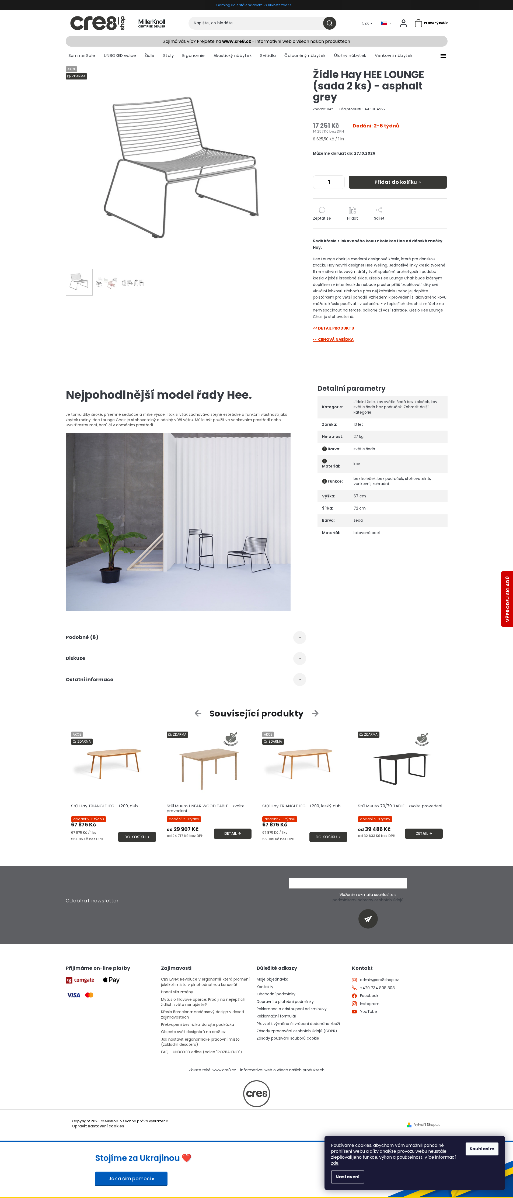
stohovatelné (417, 478)
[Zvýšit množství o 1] (339, 183)
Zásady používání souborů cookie (288, 1038)
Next (315, 713)
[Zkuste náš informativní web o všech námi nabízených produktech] (256, 1093)
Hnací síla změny (177, 992)
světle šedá (364, 449)
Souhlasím (482, 1149)
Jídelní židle (364, 401)
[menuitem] (82, 55)
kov (357, 463)
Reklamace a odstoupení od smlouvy (292, 1009)
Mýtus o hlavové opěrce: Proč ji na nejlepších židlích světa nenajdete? (203, 1002)
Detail (230, 833)
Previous (199, 713)
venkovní (362, 483)
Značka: (323, 109)
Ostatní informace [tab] (89, 679)
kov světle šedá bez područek (395, 404)
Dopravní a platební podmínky (285, 1001)
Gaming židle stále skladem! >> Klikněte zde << (254, 5)
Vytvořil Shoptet (427, 1125)
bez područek (390, 478)
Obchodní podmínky (276, 994)
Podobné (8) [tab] (82, 637)
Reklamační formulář (276, 1016)
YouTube (368, 1011)
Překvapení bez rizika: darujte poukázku (197, 1024)
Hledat (331, 23)
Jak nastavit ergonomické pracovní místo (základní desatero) (200, 1042)
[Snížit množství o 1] (318, 183)
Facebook (369, 995)
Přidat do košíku (396, 182)
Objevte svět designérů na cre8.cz (193, 1031)
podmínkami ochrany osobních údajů (368, 900)
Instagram (369, 1003)
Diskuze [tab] (75, 658)
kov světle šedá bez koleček (403, 401)
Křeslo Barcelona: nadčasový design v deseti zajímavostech (202, 1014)
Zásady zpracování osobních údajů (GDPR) (297, 1031)
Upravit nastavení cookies (98, 1126)
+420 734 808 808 (377, 988)
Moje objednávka (272, 979)
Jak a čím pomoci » (131, 1178)
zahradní (380, 483)
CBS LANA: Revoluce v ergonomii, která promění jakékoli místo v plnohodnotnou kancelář (205, 982)
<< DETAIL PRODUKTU (333, 328)
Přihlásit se (370, 919)
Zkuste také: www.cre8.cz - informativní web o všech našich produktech (256, 1070)
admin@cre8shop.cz (379, 979)
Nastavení (348, 1177)
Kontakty (265, 986)
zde (334, 1163)
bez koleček (365, 478)
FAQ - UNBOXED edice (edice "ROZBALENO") (201, 1052)
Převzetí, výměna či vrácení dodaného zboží (298, 1023)
